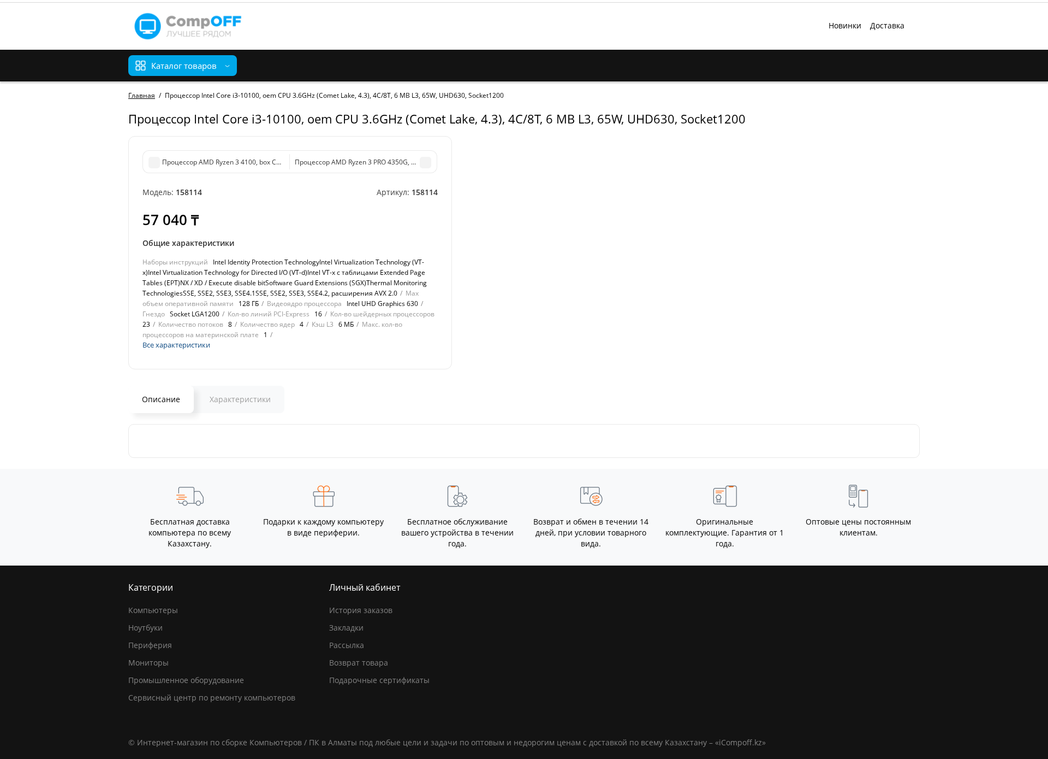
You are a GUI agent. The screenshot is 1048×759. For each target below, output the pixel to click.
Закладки (346, 627)
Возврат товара (358, 662)
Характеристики (240, 399)
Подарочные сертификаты (379, 680)
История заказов (360, 610)
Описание (161, 399)
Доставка (887, 25)
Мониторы (148, 662)
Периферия (150, 645)
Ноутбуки (145, 627)
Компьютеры (153, 610)
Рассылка (346, 645)
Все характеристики (176, 345)
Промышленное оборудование (186, 680)
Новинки (845, 25)
